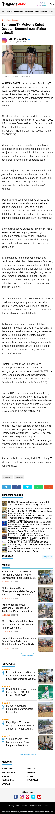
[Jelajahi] (51, 4)
